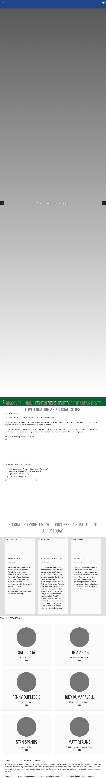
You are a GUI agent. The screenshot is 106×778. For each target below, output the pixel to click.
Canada (60, 422)
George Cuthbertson (76, 429)
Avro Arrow (72, 432)
